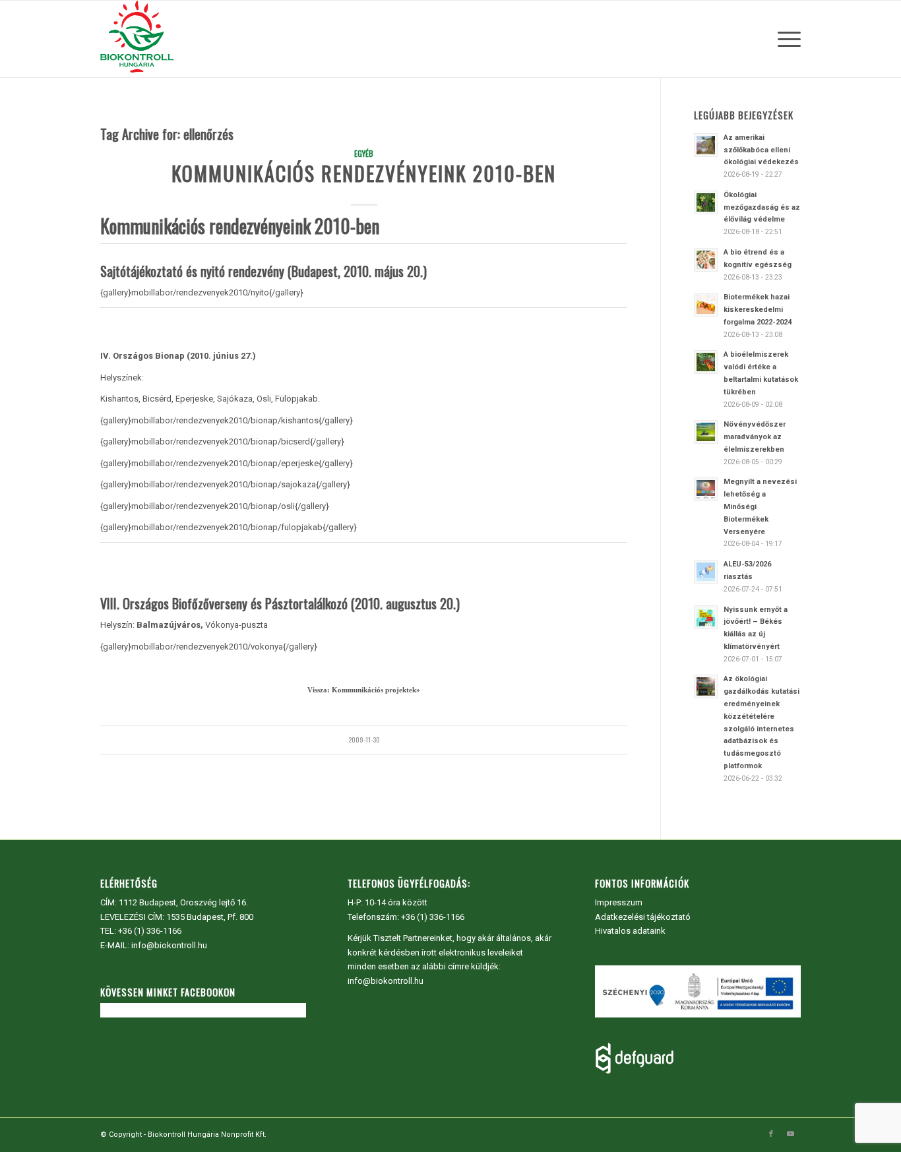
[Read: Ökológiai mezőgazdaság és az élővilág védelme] (706, 202)
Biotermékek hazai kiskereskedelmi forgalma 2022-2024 (758, 309)
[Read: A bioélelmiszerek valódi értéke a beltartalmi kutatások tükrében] (706, 362)
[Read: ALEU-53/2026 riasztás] (706, 572)
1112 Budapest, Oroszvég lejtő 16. (183, 902)
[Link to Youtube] (791, 1134)
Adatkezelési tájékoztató (643, 917)
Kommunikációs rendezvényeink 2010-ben (363, 173)
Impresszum (618, 902)
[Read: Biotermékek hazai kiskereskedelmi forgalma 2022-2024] (706, 305)
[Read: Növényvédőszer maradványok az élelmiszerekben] (706, 432)
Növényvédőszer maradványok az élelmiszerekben (755, 437)
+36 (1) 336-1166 (149, 931)
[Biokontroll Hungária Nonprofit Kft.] (136, 39)
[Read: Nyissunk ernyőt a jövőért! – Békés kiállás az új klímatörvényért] (706, 617)
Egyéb (363, 153)
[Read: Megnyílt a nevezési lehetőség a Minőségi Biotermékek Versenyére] (706, 489)
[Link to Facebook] (771, 1134)
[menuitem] (785, 39)
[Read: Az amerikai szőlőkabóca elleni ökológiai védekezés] (706, 145)
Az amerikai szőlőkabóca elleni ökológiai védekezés (761, 150)
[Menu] (785, 39)
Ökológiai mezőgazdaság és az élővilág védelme (762, 207)
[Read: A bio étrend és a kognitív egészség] (706, 260)
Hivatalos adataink (630, 931)
